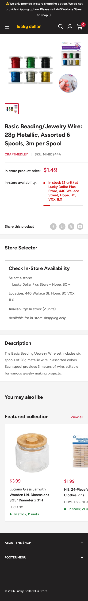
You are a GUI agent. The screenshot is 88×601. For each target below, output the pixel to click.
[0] (79, 26)
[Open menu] (7, 27)
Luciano (16, 507)
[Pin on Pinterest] (62, 226)
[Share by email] (80, 226)
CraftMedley (16, 154)
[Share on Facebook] (53, 226)
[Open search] (60, 26)
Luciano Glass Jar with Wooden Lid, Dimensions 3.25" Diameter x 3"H (29, 494)
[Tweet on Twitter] (71, 226)
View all (76, 417)
